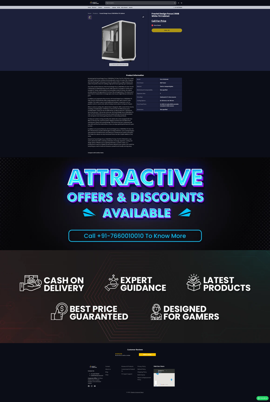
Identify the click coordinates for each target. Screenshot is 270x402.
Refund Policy (142, 369)
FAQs (106, 375)
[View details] (93, 366)
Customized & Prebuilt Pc (128, 370)
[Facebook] (89, 386)
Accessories (107, 7)
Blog (106, 372)
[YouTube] (95, 386)
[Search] (174, 2)
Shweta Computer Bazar (137, 392)
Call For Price (159, 20)
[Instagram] (92, 386)
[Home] (94, 3)
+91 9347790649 (178, 7)
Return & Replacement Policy (144, 378)
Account (178, 3)
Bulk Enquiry (141, 375)
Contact (107, 366)
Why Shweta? (124, 7)
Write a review (147, 354)
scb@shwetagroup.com (97, 375)
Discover (94, 7)
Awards (130, 7)
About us (108, 369)
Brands (100, 7)
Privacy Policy (142, 366)
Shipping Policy (142, 372)
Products (95, 13)
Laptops (114, 7)
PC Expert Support (127, 374)
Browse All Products (127, 366)
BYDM (118, 7)
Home (89, 7)
